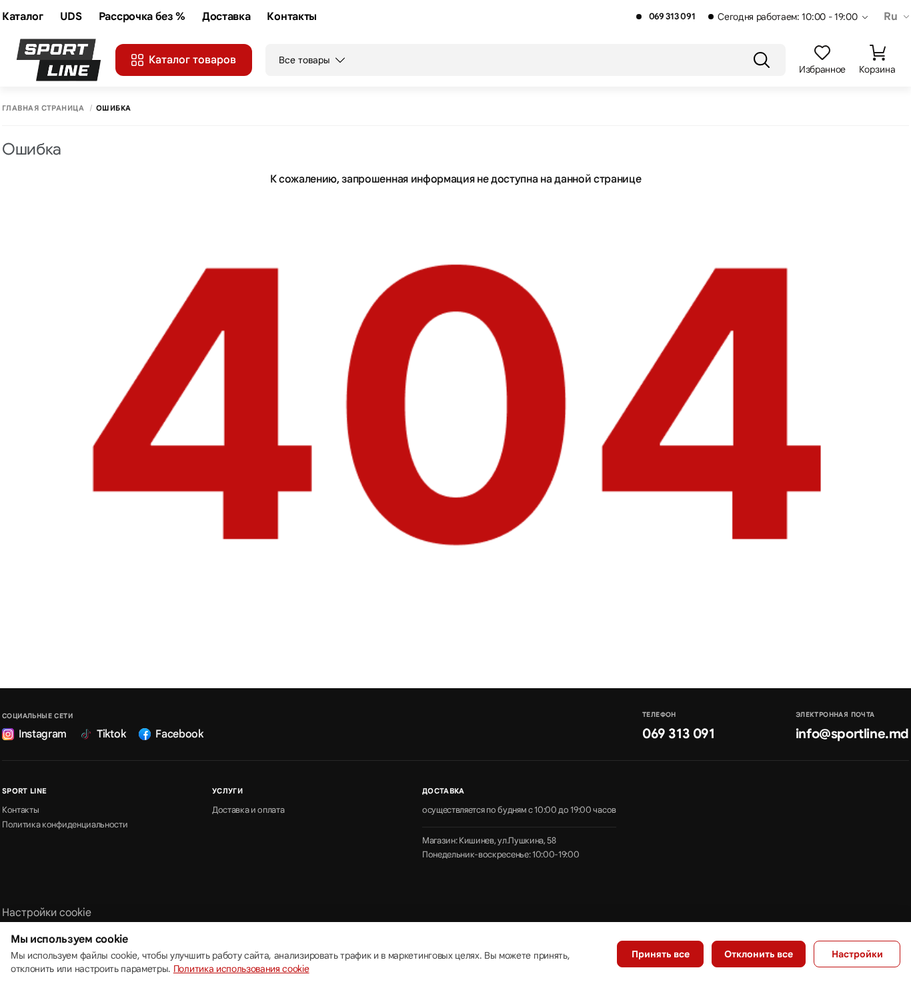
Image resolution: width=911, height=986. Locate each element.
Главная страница (43, 108)
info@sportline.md (852, 734)
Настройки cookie (46, 912)
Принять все (661, 954)
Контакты (291, 17)
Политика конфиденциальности (64, 824)
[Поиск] (762, 60)
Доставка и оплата (248, 810)
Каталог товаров (192, 60)
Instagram (43, 734)
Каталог (22, 17)
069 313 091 (672, 16)
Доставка (226, 17)
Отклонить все (758, 954)
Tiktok (111, 734)
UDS (71, 17)
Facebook (179, 734)
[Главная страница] (58, 60)
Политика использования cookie (241, 969)
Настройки (857, 954)
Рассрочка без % (142, 17)
